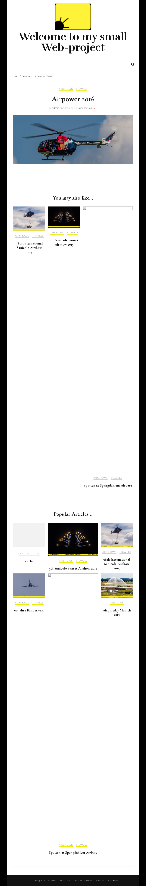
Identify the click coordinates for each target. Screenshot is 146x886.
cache (29, 561)
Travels (81, 89)
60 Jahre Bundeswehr (29, 610)
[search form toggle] (132, 65)
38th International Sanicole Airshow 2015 (29, 247)
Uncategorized (29, 553)
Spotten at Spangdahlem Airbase (108, 485)
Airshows (66, 89)
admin (55, 107)
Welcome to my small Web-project (73, 42)
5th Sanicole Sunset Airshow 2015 (64, 242)
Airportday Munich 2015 (117, 612)
